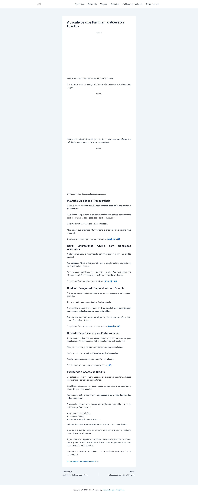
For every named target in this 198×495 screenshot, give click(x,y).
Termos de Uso (152, 4)
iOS (118, 239)
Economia (92, 4)
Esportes (115, 4)
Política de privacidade (132, 4)
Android (111, 239)
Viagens (103, 4)
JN (39, 4)
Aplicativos (79, 4)
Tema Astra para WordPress (113, 490)
